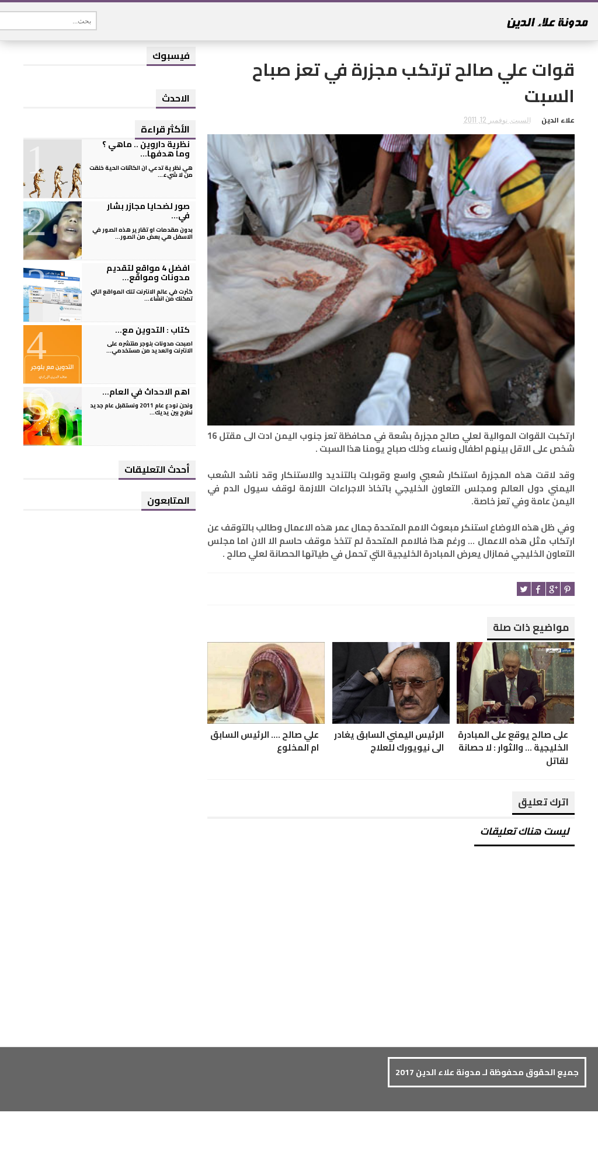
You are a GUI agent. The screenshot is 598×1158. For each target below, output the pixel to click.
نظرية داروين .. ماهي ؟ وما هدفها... (146, 149)
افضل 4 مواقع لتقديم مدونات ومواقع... (148, 272)
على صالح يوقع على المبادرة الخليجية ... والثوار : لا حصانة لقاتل (513, 748)
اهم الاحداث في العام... (146, 391)
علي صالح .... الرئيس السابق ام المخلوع (264, 741)
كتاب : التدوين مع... (152, 329)
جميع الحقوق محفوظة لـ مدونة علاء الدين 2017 (487, 1072)
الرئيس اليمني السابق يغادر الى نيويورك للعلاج (389, 741)
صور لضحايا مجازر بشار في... (148, 211)
